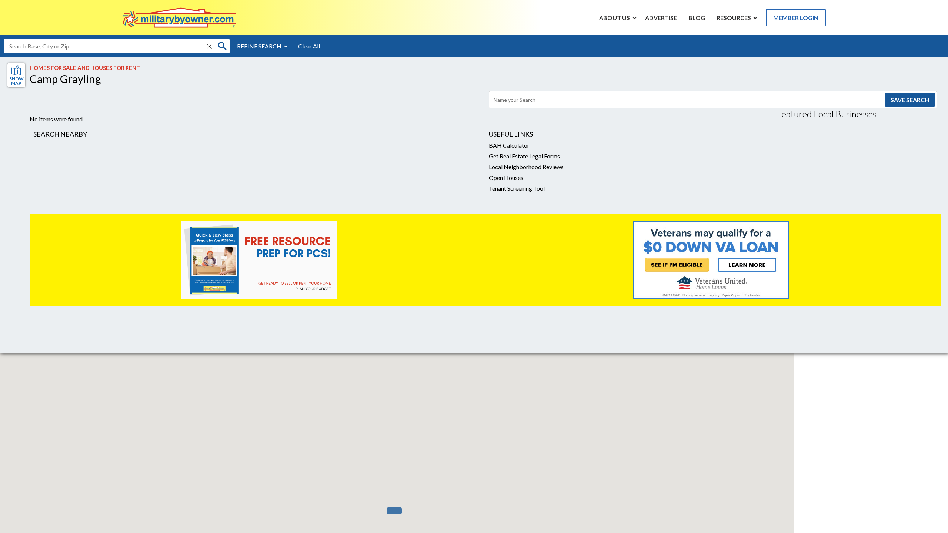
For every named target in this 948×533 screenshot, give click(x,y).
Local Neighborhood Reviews (526, 166)
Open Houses (506, 177)
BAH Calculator (509, 145)
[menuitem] (615, 17)
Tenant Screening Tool (517, 188)
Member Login (795, 17)
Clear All (309, 46)
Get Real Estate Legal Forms (524, 156)
